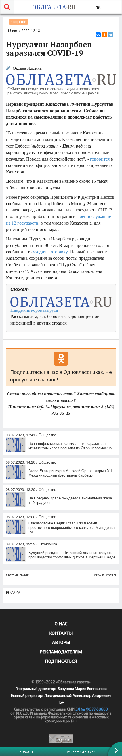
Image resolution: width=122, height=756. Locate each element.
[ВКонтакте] (98, 34)
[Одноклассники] (104, 34)
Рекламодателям (61, 651)
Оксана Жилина (27, 68)
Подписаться (61, 661)
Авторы (61, 642)
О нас (61, 623)
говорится (100, 159)
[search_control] (7, 7)
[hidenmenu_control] (115, 7)
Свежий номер (82, 751)
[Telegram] (110, 34)
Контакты (61, 632)
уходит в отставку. (51, 251)
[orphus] (61, 738)
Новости (27, 751)
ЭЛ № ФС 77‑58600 (91, 709)
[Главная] (54, 7)
